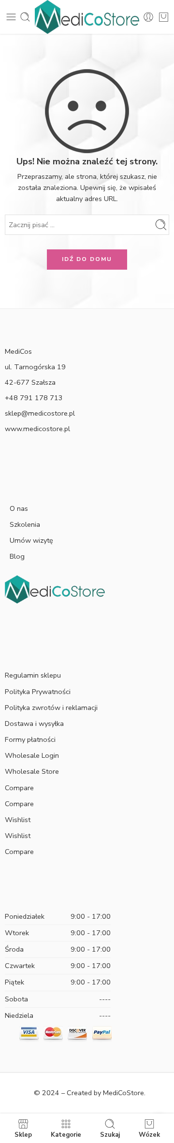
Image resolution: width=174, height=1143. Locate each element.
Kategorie (66, 1134)
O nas (19, 508)
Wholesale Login (32, 755)
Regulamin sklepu (33, 675)
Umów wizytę (31, 540)
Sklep (23, 1134)
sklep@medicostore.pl (40, 413)
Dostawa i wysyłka (34, 723)
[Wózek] (163, 17)
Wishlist (17, 820)
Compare (19, 788)
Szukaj (110, 1134)
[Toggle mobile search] (25, 17)
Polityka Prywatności (38, 691)
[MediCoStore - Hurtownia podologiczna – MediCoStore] (87, 17)
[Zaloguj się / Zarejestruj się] (148, 17)
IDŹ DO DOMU (87, 259)
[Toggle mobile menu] (11, 17)
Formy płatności (30, 739)
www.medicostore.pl (37, 429)
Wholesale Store (32, 771)
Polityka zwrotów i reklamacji (51, 707)
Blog (17, 556)
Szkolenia (25, 524)
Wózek (149, 1134)
